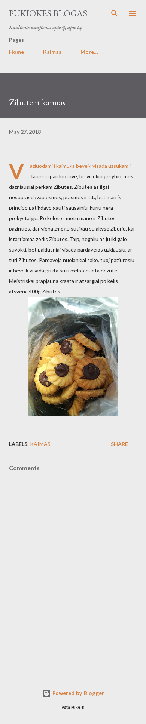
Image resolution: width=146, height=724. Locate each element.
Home (16, 52)
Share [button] (119, 444)
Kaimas (52, 52)
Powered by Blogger (77, 693)
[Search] (114, 13)
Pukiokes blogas (48, 13)
